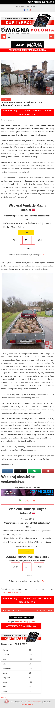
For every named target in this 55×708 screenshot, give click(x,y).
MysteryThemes (27, 704)
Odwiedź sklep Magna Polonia (27, 44)
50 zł (27, 240)
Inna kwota (28, 248)
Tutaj (43, 254)
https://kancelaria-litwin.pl (11, 592)
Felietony (6, 99)
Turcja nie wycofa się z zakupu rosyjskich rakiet (42, 610)
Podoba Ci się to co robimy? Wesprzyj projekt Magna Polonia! (27, 112)
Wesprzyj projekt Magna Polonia (27, 50)
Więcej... (4, 697)
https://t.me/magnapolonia (25, 621)
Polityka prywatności (34, 702)
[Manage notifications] (7, 701)
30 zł (15, 240)
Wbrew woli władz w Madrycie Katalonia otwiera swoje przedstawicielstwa (13, 610)
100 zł (39, 240)
